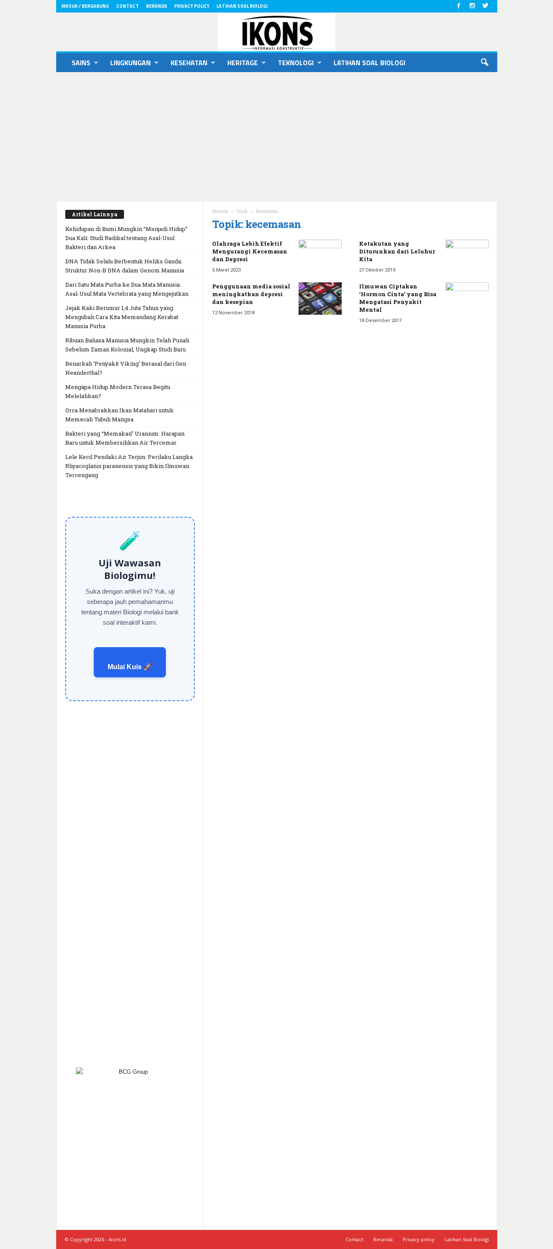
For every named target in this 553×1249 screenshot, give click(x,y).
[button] (484, 62)
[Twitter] (485, 6)
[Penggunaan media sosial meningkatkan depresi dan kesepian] (320, 298)
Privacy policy (192, 6)
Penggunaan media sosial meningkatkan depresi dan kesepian (251, 294)
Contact (127, 6)
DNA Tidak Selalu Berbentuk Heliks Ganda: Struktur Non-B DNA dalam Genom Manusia (124, 265)
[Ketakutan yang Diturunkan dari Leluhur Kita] (467, 256)
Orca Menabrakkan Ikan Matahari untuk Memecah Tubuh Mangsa (119, 414)
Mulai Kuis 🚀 (130, 666)
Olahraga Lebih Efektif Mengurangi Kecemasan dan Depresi (249, 251)
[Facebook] (459, 6)
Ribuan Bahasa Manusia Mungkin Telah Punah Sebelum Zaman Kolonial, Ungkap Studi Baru (127, 344)
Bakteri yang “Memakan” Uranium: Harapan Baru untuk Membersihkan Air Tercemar (124, 438)
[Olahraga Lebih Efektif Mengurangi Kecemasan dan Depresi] (320, 256)
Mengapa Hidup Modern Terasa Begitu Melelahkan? (117, 391)
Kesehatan (189, 62)
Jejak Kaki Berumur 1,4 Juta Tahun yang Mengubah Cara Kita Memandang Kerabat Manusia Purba (121, 317)
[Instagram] (472, 6)
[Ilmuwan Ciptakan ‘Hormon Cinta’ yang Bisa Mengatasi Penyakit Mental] (467, 298)
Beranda (156, 6)
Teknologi (296, 62)
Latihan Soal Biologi (241, 6)
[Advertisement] (276, 136)
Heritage (242, 62)
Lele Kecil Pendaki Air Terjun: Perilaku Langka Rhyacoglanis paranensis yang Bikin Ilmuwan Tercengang (129, 466)
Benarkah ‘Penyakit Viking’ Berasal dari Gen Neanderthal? (125, 368)
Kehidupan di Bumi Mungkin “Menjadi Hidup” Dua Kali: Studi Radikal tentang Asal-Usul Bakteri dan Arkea (126, 238)
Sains (81, 62)
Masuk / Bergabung (85, 6)
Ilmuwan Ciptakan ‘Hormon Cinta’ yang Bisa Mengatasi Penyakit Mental (397, 297)
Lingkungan (130, 62)
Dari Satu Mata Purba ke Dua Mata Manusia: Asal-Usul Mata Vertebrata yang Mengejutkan (126, 289)
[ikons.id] (276, 32)
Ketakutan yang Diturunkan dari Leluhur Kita (397, 251)
